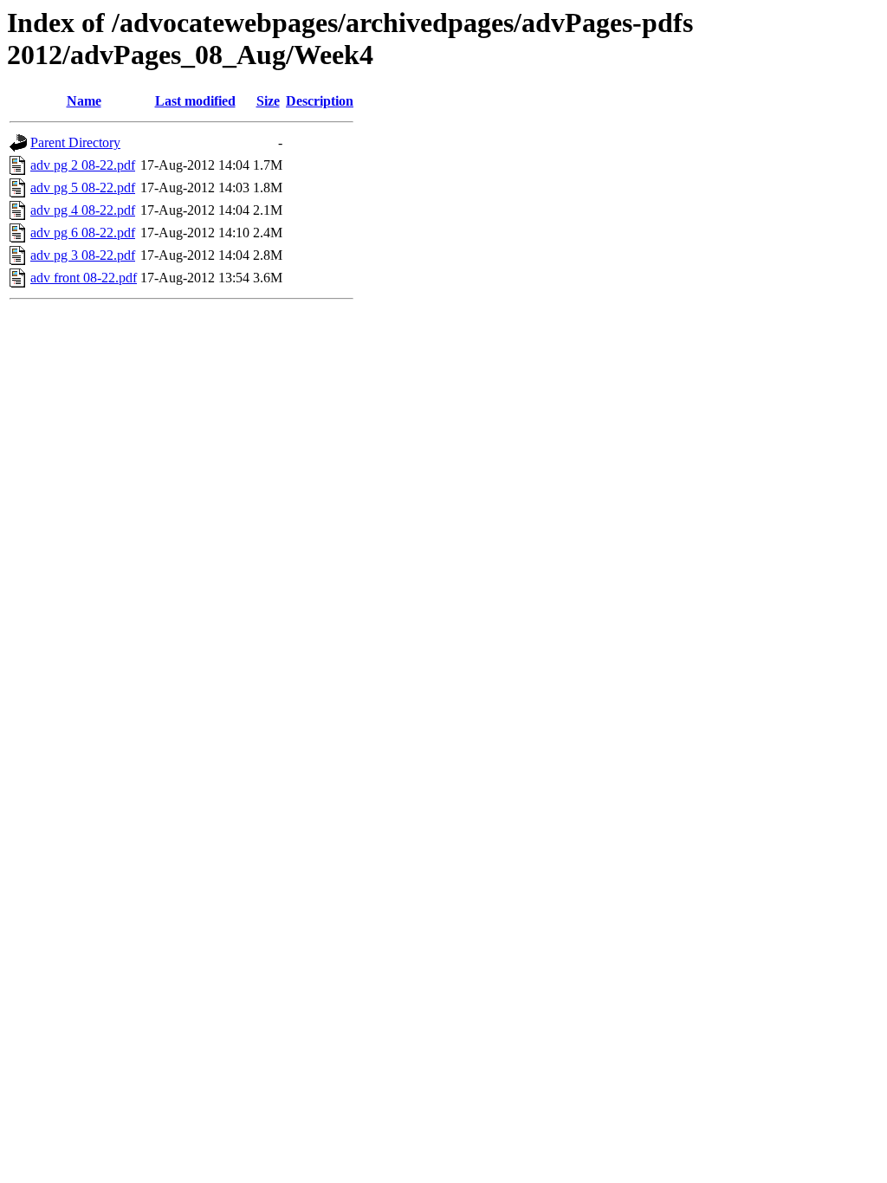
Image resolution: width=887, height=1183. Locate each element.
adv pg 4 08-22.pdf (82, 210)
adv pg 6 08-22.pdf (82, 232)
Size (268, 101)
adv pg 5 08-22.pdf (82, 187)
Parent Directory (75, 142)
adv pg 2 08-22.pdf (82, 165)
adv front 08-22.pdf (83, 277)
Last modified (195, 101)
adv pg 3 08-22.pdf (82, 255)
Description (319, 101)
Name (84, 101)
